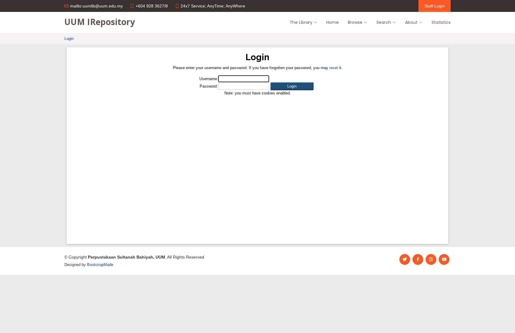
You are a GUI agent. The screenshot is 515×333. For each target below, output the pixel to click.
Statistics (441, 22)
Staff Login (434, 6)
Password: (209, 86)
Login (69, 38)
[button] (292, 86)
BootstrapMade (100, 264)
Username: (208, 79)
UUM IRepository (99, 21)
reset (333, 68)
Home (332, 22)
